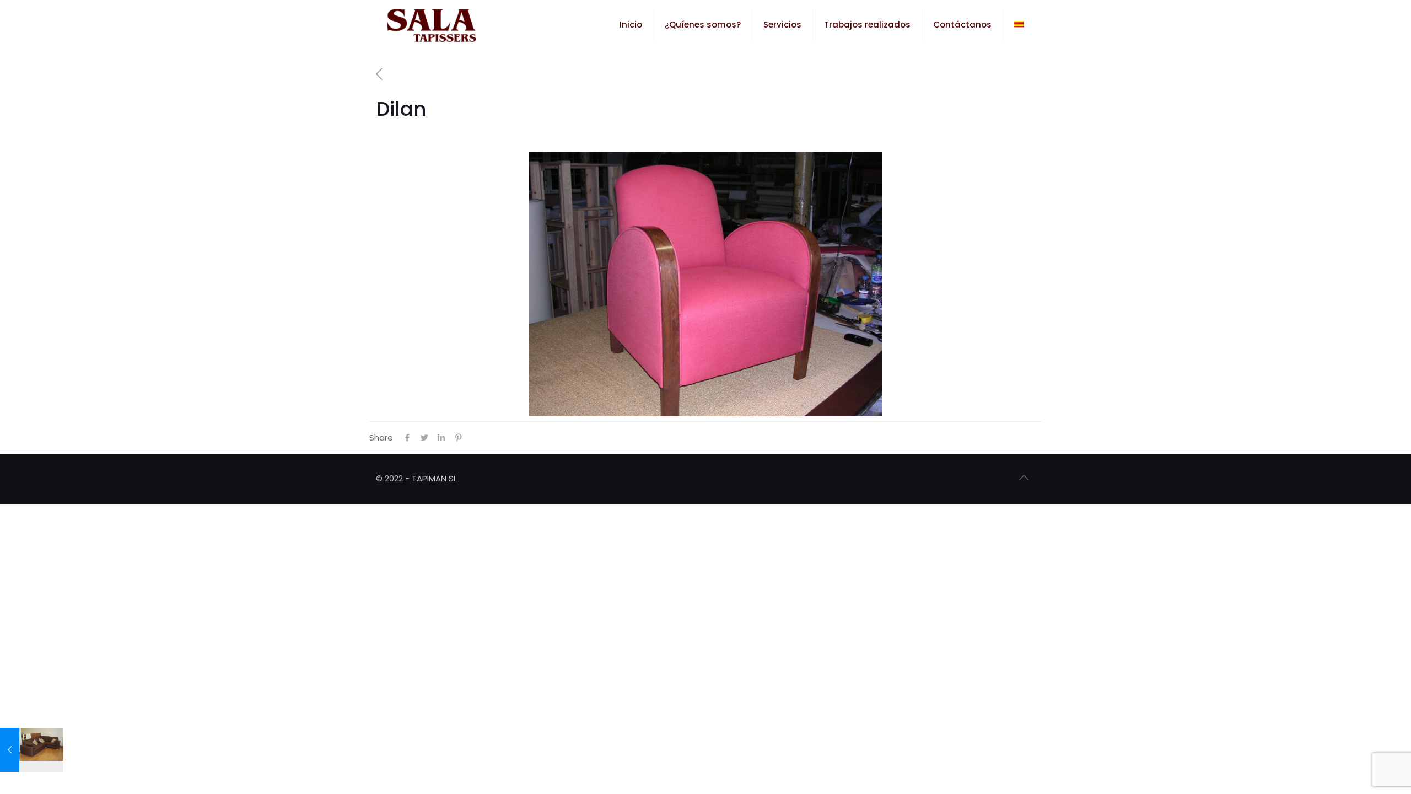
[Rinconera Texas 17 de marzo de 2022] (31, 750)
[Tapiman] (431, 25)
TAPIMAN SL (434, 478)
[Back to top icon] (1023, 477)
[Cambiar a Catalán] (1019, 25)
